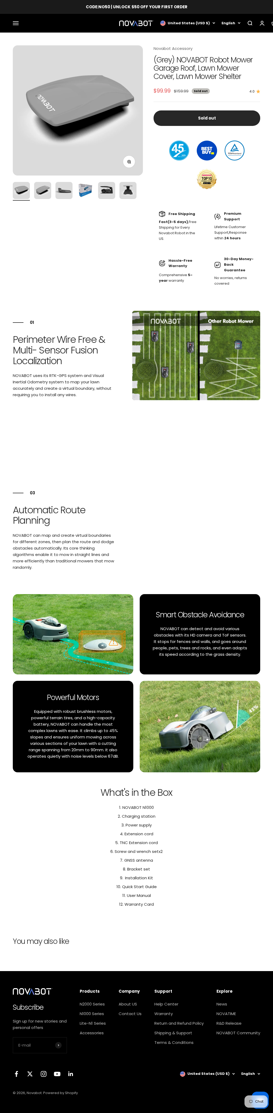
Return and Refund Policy (179, 1023)
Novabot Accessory (173, 48)
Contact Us (130, 1013)
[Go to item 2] (42, 191)
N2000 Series (92, 1004)
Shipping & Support (173, 1033)
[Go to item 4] (85, 191)
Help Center (166, 1004)
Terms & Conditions (174, 1042)
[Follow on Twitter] (30, 1074)
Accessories (92, 1033)
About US (128, 1004)
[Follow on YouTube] (57, 1074)
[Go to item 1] (21, 191)
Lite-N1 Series (93, 1023)
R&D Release (229, 1023)
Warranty (163, 1013)
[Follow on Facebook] (16, 1074)
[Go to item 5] (106, 191)
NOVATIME (226, 1013)
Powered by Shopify (60, 1092)
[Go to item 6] (127, 191)
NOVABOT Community (238, 1033)
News (221, 1004)
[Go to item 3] (64, 191)
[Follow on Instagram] (43, 1074)
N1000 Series (92, 1013)
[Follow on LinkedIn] (70, 1074)
